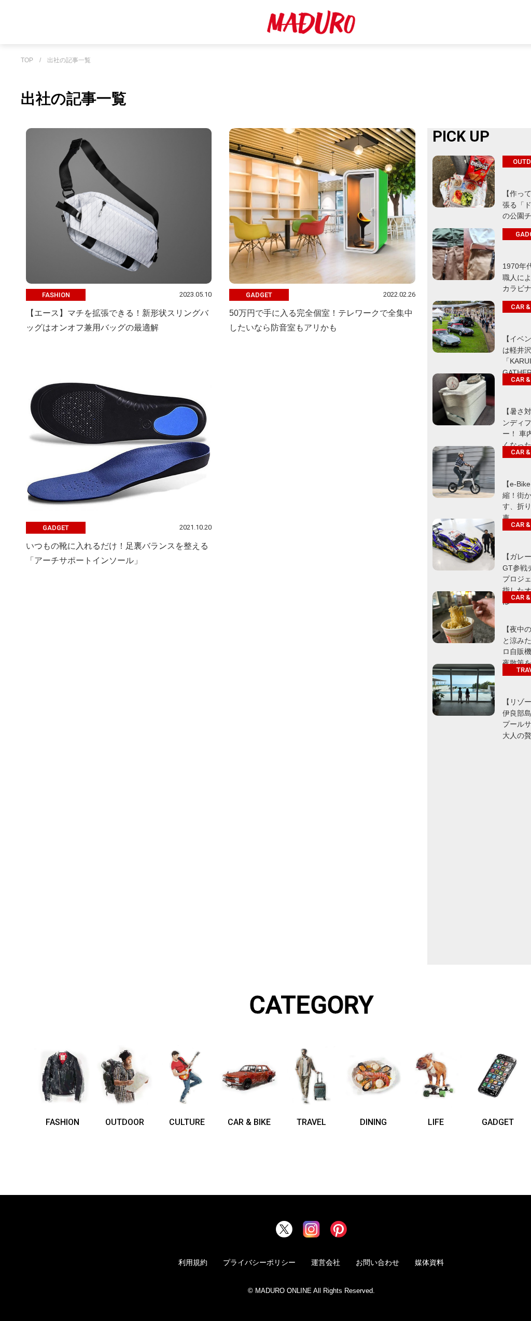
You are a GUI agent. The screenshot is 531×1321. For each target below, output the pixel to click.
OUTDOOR (124, 1122)
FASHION (62, 1122)
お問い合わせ (377, 1262)
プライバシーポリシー (259, 1262)
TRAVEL (311, 1122)
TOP (27, 60)
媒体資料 (429, 1262)
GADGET (498, 1122)
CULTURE (187, 1122)
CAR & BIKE (249, 1122)
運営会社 (325, 1262)
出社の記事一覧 (69, 60)
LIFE (436, 1122)
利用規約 (192, 1262)
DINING (373, 1122)
